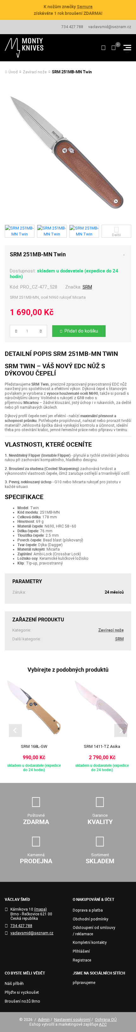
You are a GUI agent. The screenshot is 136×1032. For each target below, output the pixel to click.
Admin (44, 1019)
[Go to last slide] (15, 730)
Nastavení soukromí (72, 1019)
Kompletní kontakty (90, 942)
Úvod (13, 72)
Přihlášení (81, 951)
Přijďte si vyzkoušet (22, 992)
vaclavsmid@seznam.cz (109, 27)
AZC (103, 1024)
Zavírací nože (34, 72)
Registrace (82, 960)
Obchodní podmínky (90, 919)
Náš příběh (14, 983)
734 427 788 (72, 27)
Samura (85, 6)
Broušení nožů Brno (22, 1001)
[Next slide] (120, 730)
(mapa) (40, 909)
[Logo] (24, 48)
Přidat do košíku (81, 331)
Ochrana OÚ (106, 1019)
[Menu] (127, 47)
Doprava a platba (88, 910)
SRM (87, 287)
